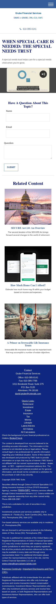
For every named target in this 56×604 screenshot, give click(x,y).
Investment (28, 407)
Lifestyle (28, 423)
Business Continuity (11, 569)
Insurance (28, 413)
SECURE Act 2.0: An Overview (28, 228)
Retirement (28, 404)
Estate (28, 410)
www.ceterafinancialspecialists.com (19, 564)
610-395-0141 (29, 29)
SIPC (27, 490)
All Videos (28, 429)
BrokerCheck (16, 438)
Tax (28, 416)
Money (28, 420)
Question (8, 143)
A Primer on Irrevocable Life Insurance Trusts (28, 344)
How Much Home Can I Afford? (28, 285)
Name (9, 111)
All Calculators (28, 432)
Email (9, 127)
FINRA (21, 490)
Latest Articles (28, 426)
